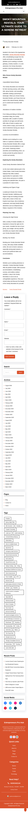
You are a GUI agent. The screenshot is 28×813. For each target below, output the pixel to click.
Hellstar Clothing (9, 566)
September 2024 (9, 452)
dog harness (8, 547)
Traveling (18, 644)
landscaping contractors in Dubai (13, 584)
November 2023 (9, 481)
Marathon (15, 587)
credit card (8, 533)
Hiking (18, 566)
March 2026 (8, 400)
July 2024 (7, 458)
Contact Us (8, 502)
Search (20, 372)
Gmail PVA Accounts (10, 562)
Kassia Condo (9, 580)
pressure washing (10, 611)
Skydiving (17, 622)
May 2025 (7, 429)
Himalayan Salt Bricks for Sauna (13, 569)
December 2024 (9, 443)
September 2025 (9, 417)
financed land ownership (11, 555)
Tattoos (16, 629)
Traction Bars (9, 644)
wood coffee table (10, 647)
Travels (14, 768)
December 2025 (9, 408)
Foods (14, 771)
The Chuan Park (9, 633)
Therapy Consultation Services (13, 640)
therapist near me (10, 637)
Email (6, 330)
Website (6, 338)
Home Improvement (10, 573)
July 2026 (7, 388)
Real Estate (8, 622)
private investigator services (12, 615)
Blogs (14, 753)
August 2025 (8, 420)
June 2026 (8, 391)
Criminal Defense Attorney (12, 536)
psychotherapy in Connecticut (13, 618)
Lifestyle (8, 587)
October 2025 (8, 414)
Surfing (17, 626)
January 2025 (8, 440)
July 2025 (7, 423)
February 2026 (9, 403)
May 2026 (7, 394)
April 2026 (8, 397)
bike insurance (9, 525)
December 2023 (9, 478)
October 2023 (8, 484)
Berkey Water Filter (10, 522)
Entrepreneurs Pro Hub (14, 8)
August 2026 (8, 385)
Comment (7, 309)
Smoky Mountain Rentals (17, 54)
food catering (9, 558)
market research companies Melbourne (12, 592)
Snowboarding (9, 626)
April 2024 (8, 466)
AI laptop (8, 518)
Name (6, 322)
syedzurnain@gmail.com (14, 2)
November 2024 (9, 446)
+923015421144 (15, 783)
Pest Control (8, 607)
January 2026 (8, 405)
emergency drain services (12, 551)
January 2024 (8, 475)
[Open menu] (4, 11)
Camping (18, 525)
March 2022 (8, 487)
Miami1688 (8, 597)
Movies (14, 765)
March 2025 (8, 434)
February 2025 (9, 437)
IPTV (17, 576)
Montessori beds (9, 600)
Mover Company (10, 604)
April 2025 (8, 432)
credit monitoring (18, 533)
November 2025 (9, 411)
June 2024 (8, 461)
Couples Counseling (10, 529)
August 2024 (8, 455)
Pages (14, 751)
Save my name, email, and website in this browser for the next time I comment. (14, 349)
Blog (6, 499)
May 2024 (7, 463)
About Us (14, 748)
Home (6, 505)
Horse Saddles (9, 576)
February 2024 (9, 472)
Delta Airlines (9, 540)
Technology (14, 774)
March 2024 (8, 469)
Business (5, 289)
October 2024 (8, 449)
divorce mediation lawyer (11, 544)
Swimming (8, 629)
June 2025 (8, 426)
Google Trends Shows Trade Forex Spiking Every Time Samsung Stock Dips (14, 675)
